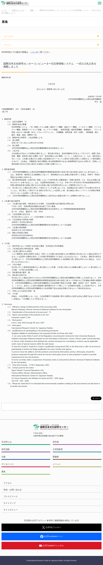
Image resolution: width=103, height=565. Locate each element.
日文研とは (7, 442)
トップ (4, 10)
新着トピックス (18, 10)
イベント (57, 464)
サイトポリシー (11, 510)
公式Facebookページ (53, 536)
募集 (32, 10)
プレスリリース (11, 496)
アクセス (8, 483)
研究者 (56, 442)
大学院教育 (58, 449)
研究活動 (6, 449)
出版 (4, 457)
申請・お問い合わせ (13, 490)
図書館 (56, 457)
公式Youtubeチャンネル (53, 545)
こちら (33, 52)
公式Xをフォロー (53, 527)
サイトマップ (10, 503)
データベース (8, 464)
